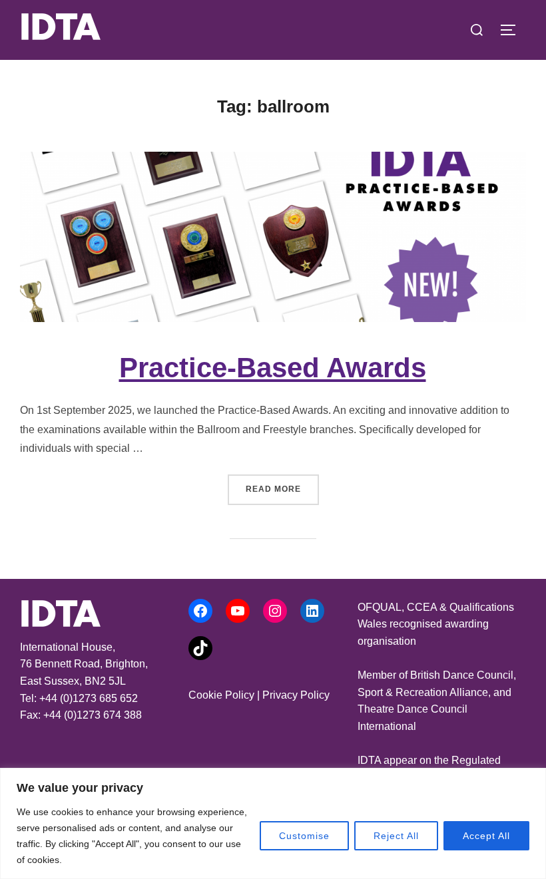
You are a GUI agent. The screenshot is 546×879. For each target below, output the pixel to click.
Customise (304, 835)
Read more (282, 489)
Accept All (486, 835)
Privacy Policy (296, 695)
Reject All (396, 835)
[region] (273, 823)
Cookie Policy (221, 695)
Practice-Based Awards (272, 367)
